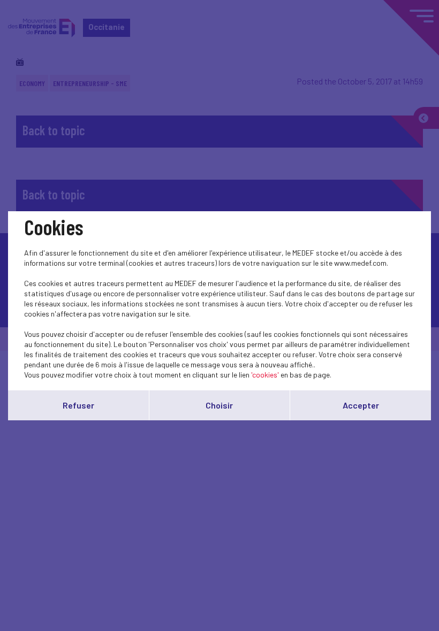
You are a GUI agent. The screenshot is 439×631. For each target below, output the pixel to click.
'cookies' (265, 374)
